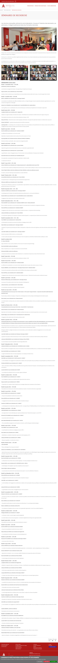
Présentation (30, 5)
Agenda (34, 646)
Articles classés (18, 644)
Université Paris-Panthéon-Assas (8, 1)
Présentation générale (5, 644)
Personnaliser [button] (40, 661)
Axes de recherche (4, 645)
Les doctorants (3, 646)
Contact (50, 644)
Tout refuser (47, 661)
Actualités (50, 645)
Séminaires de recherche (37, 647)
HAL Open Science (53, 646)
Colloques (35, 644)
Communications (18, 646)
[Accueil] (5, 656)
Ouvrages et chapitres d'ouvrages (21, 645)
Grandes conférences (36, 645)
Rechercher (15, 1)
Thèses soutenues (19, 647)
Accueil (1, 10)
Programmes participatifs (37, 648)
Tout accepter (53, 661)
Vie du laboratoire (52, 5)
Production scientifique (40, 5)
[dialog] (29, 659)
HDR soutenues (18, 648)
